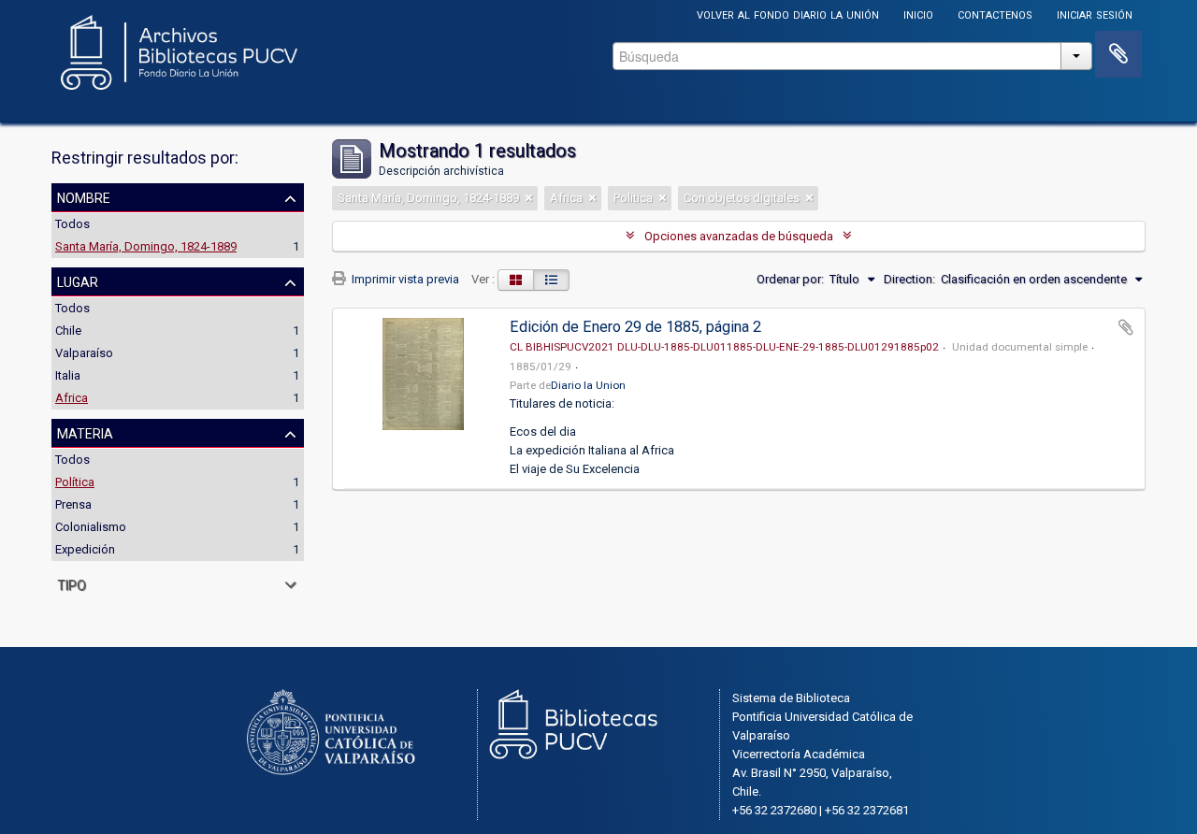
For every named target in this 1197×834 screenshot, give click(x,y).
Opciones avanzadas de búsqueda (738, 236)
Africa (71, 398)
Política (74, 482)
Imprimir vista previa (404, 279)
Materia (85, 432)
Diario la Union (588, 385)
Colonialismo (90, 527)
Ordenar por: (790, 279)
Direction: (909, 279)
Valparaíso (84, 353)
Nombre (83, 196)
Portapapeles (1118, 54)
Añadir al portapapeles (1126, 327)
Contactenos (995, 13)
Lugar (77, 280)
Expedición (85, 549)
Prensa (73, 504)
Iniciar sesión (1094, 13)
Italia (67, 375)
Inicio (918, 13)
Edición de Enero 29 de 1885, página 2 (635, 327)
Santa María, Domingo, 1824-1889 (146, 246)
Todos (72, 224)
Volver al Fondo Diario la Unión (788, 13)
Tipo (71, 583)
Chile (68, 331)
